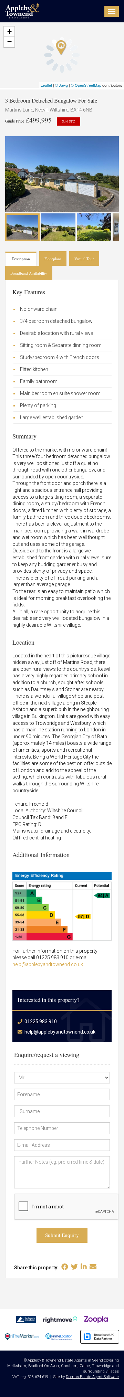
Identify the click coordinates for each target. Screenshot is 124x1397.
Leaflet (46, 85)
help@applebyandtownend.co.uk (47, 964)
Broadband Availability (28, 273)
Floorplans (52, 258)
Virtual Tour (84, 258)
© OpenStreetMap (86, 85)
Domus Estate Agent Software (92, 1377)
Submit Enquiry (62, 1234)
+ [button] (9, 31)
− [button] (9, 42)
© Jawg (61, 85)
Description (21, 258)
